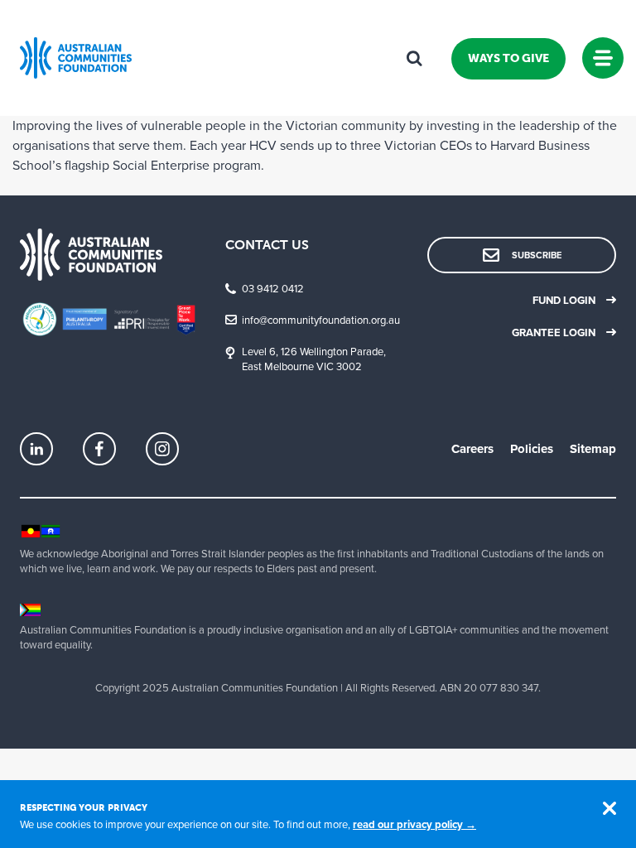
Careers (472, 448)
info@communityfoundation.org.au (321, 320)
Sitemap (593, 448)
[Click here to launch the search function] (414, 58)
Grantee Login (553, 333)
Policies (531, 448)
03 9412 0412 (273, 289)
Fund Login (563, 300)
